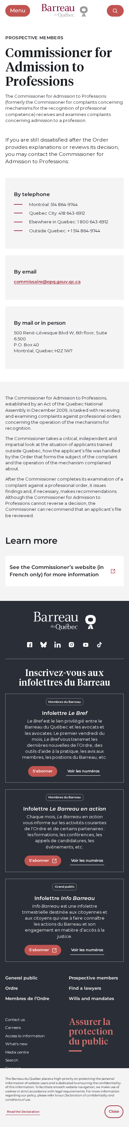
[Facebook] (29, 644)
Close (114, 1111)
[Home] (64, 11)
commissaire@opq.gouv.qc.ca (47, 281)
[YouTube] (85, 644)
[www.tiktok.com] (99, 644)
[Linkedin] (57, 644)
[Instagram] (71, 644)
